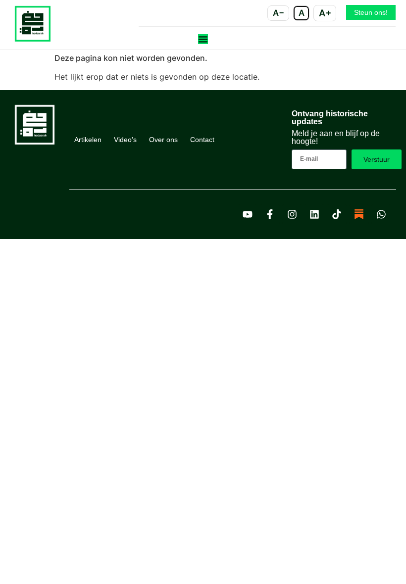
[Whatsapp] (381, 214)
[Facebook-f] (270, 214)
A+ (325, 12)
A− (278, 13)
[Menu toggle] (203, 39)
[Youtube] (247, 214)
